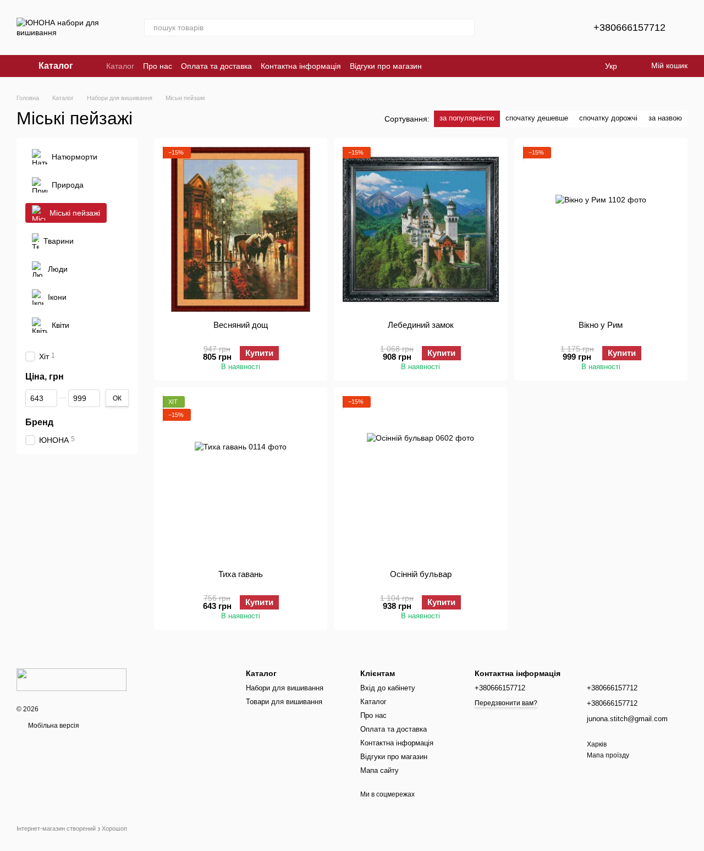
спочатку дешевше (536, 118)
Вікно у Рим (601, 325)
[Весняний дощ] (240, 229)
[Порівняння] (529, 27)
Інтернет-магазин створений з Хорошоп (71, 828)
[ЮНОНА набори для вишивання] (71, 679)
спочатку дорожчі (608, 118)
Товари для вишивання (284, 702)
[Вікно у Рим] (601, 229)
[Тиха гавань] (240, 478)
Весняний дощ (240, 325)
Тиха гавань (240, 574)
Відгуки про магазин (386, 66)
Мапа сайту (379, 770)
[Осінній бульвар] (420, 478)
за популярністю (466, 118)
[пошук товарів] (466, 27)
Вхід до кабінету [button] (387, 688)
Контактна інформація (301, 66)
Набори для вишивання (284, 688)
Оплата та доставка (216, 66)
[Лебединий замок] (420, 229)
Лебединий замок (421, 325)
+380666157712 (629, 27)
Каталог (120, 66)
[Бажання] (558, 27)
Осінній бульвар (421, 574)
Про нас (157, 66)
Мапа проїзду (608, 755)
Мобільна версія (52, 725)
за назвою (665, 118)
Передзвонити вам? (506, 703)
